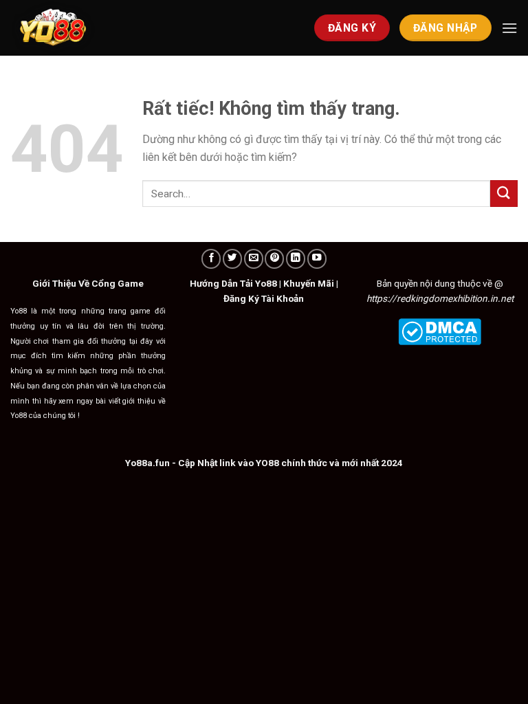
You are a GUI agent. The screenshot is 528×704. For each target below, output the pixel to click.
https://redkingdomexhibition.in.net (440, 298)
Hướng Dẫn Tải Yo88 (233, 283)
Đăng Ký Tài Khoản (263, 298)
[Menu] (509, 28)
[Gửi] (504, 193)
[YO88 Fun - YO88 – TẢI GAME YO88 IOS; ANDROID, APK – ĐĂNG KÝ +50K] (79, 28)
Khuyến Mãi (308, 283)
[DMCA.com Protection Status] (439, 330)
